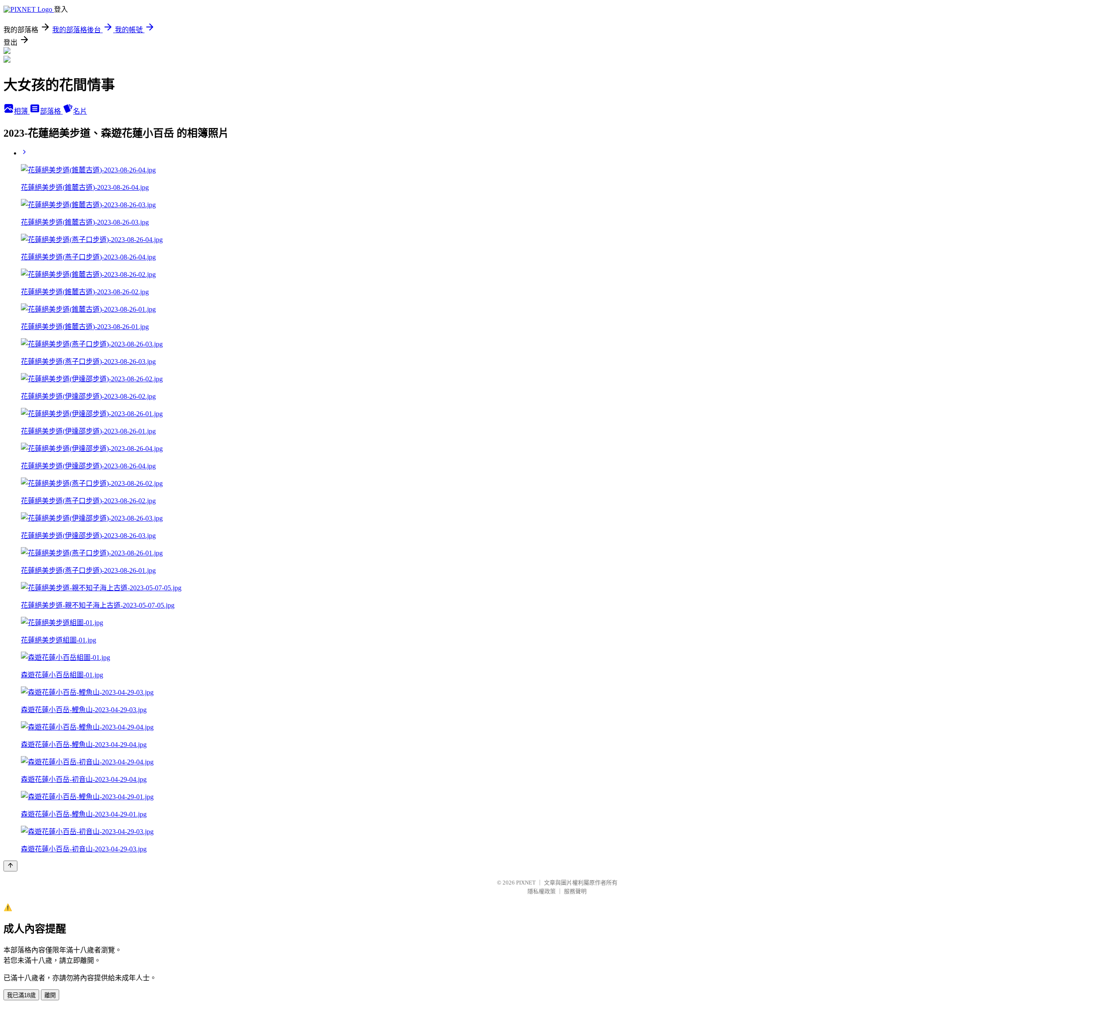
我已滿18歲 (21, 995)
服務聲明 (575, 891)
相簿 (22, 111)
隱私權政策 (541, 891)
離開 (50, 995)
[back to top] (10, 866)
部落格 (51, 111)
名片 (80, 111)
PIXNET (526, 882)
